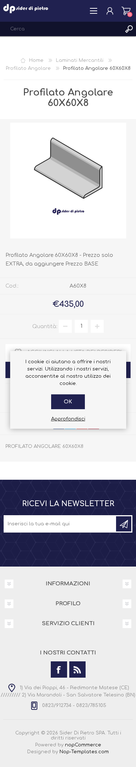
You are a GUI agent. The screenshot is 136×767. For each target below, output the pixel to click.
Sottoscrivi (123, 523)
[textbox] (60, 29)
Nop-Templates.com (84, 751)
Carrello (126, 11)
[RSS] (77, 669)
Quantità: (44, 326)
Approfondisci (68, 418)
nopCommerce (83, 744)
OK (68, 401)
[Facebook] (59, 669)
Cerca (128, 29)
